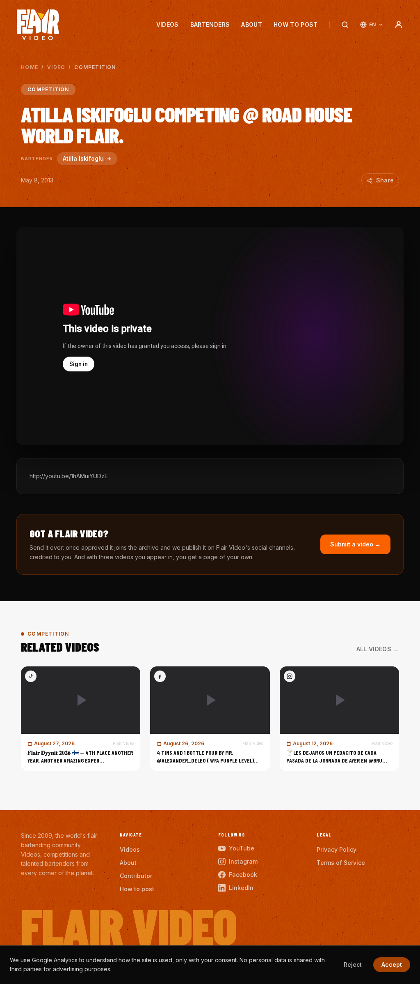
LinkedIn (241, 887)
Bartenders (210, 24)
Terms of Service (341, 862)
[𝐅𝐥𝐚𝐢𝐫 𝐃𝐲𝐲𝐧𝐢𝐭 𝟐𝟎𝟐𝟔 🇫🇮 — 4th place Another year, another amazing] (80, 718)
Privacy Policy (336, 849)
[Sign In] (398, 24)
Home (29, 67)
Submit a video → (355, 544)
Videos (167, 24)
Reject (353, 964)
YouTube (241, 848)
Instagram (243, 861)
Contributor (136, 875)
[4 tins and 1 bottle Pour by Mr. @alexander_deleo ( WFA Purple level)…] (209, 718)
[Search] (345, 24)
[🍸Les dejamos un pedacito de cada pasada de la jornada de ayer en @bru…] (339, 718)
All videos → (377, 648)
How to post (296, 24)
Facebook (243, 874)
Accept (391, 964)
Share (385, 180)
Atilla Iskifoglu (83, 158)
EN (372, 24)
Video (56, 67)
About (251, 24)
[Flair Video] (38, 24)
